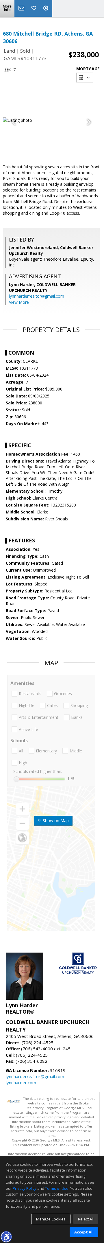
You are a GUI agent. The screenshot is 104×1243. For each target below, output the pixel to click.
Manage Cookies (51, 1219)
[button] (6, 1236)
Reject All (86, 1219)
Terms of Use (56, 1188)
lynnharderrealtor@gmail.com (36, 296)
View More (19, 302)
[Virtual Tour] (46, 8)
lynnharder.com (21, 1082)
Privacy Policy (24, 1188)
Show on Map (55, 820)
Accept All (84, 1232)
